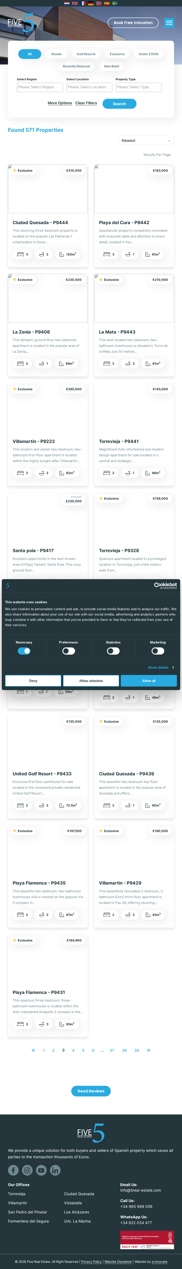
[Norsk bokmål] (99, 3)
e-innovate (159, 1261)
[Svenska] (115, 3)
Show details (158, 667)
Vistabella (73, 1203)
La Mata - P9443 (117, 332)
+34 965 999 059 (136, 1206)
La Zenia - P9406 (31, 332)
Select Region (27, 79)
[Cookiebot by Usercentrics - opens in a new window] (157, 585)
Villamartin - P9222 (34, 441)
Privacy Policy (91, 1261)
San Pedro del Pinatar (27, 1212)
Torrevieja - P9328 (119, 550)
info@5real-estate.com (140, 1190)
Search (119, 103)
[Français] (83, 3)
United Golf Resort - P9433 (42, 773)
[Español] (107, 3)
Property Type (126, 79)
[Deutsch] (91, 3)
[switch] (68, 650)
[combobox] (40, 87)
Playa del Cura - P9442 (124, 222)
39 (136, 1050)
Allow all (149, 681)
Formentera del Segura (28, 1221)
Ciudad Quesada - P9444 (40, 222)
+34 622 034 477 (136, 1222)
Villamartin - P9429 (120, 883)
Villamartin (17, 1203)
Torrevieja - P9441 (119, 441)
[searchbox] (40, 87)
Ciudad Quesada (79, 1194)
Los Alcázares (76, 1212)
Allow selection (91, 681)
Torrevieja (17, 1194)
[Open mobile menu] (169, 23)
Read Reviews (91, 1091)
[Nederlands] (67, 3)
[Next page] (148, 1050)
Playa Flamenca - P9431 (39, 992)
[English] (75, 3)
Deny (33, 681)
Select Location (77, 79)
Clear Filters (86, 103)
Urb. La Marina (77, 1221)
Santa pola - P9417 (33, 550)
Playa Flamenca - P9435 (39, 883)
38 (124, 1050)
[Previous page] (33, 1050)
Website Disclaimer (118, 1261)
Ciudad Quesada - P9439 (126, 773)
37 (112, 1050)
